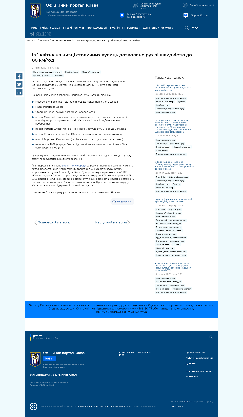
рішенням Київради (74, 165)
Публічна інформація (199, 358)
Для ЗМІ (191, 363)
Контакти (192, 376)
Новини (44, 40)
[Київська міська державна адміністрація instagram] (50, 34)
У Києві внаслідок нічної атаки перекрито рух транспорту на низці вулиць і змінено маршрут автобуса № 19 (173, 266)
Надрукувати (124, 201)
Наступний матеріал (111, 222)
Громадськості (195, 352)
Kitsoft (185, 401)
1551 (121, 355)
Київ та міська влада (199, 371)
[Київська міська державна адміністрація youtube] (41, 34)
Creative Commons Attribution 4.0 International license (104, 406)
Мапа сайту (177, 406)
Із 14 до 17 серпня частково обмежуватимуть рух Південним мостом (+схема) (173, 87)
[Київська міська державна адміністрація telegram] (32, 34)
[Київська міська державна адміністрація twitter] (45, 34)
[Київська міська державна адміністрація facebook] (36, 34)
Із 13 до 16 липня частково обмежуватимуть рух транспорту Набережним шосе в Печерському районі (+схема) (174, 165)
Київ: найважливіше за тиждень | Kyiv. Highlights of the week (173, 200)
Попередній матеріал (54, 222)
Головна (31, 40)
